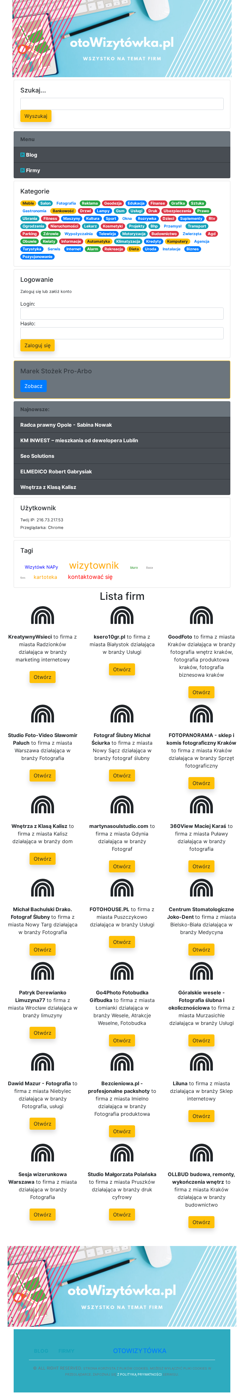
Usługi (136, 210)
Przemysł (172, 226)
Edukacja (136, 203)
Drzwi (85, 210)
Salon (45, 203)
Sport (111, 218)
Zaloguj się (37, 345)
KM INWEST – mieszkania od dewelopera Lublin (79, 440)
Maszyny (71, 218)
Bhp (154, 226)
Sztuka (197, 203)
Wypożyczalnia (78, 233)
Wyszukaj (35, 116)
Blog (31, 155)
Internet (73, 249)
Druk (152, 210)
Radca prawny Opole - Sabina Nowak (66, 425)
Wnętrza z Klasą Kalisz (48, 487)
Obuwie (30, 241)
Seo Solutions (37, 456)
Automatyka (98, 241)
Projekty (137, 226)
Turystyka (32, 249)
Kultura (92, 218)
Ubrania (30, 218)
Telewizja (107, 233)
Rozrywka (147, 218)
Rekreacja (114, 249)
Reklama (90, 203)
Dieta (134, 249)
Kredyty (153, 241)
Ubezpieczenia (177, 210)
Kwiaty (49, 241)
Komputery (177, 241)
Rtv (212, 218)
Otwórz (42, 677)
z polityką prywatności (139, 1374)
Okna (127, 218)
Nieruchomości (64, 226)
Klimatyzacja (128, 241)
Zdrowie (50, 233)
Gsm (120, 210)
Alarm (92, 249)
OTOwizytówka (139, 1351)
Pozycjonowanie (37, 256)
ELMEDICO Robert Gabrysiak (56, 471)
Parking (30, 233)
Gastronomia (34, 210)
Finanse (158, 203)
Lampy (103, 210)
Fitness (50, 218)
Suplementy (191, 218)
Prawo (203, 210)
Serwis (54, 249)
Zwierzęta (192, 233)
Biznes (192, 249)
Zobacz (33, 386)
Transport (197, 226)
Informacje (71, 241)
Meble (28, 203)
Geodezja (113, 203)
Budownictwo (164, 233)
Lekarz (90, 226)
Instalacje (171, 249)
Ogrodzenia (33, 226)
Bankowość (63, 210)
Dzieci (168, 218)
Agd (212, 233)
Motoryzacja (134, 233)
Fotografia (66, 203)
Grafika (178, 203)
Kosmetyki (113, 226)
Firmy (32, 170)
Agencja (201, 241)
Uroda (150, 249)
